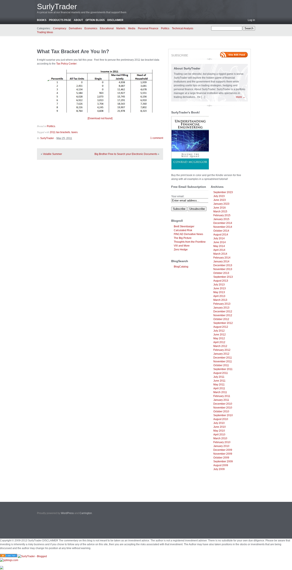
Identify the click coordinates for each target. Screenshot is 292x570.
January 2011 (221, 399)
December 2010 (222, 403)
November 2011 (222, 361)
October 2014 (221, 230)
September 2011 (223, 369)
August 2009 (220, 465)
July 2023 (219, 196)
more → (240, 96)
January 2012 (221, 353)
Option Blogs (95, 20)
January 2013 (221, 307)
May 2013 (219, 292)
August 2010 (220, 419)
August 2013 (220, 280)
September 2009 (223, 461)
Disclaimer (115, 20)
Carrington (86, 513)
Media (131, 28)
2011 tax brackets (60, 132)
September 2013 (223, 276)
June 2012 (219, 334)
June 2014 (219, 242)
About (78, 20)
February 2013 (221, 303)
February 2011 (221, 396)
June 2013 (219, 288)
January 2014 (221, 261)
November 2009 (222, 453)
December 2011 (222, 357)
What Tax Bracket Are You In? (73, 51)
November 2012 (222, 315)
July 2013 (219, 284)
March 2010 (220, 438)
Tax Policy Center (66, 63)
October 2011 (221, 365)
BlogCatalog (181, 266)
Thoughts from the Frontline (190, 241)
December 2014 (222, 223)
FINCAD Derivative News (188, 234)
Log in (251, 20)
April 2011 (219, 388)
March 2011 (220, 392)
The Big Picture (183, 238)
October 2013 (221, 273)
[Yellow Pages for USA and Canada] (8, 556)
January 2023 (221, 203)
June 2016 (219, 207)
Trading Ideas (45, 32)
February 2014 (221, 257)
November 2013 (222, 269)
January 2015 (221, 219)
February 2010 (221, 442)
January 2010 (221, 446)
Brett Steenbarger (184, 226)
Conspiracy (59, 28)
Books (41, 20)
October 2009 (221, 457)
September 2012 (223, 323)
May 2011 (219, 384)
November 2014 (222, 226)
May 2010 (219, 430)
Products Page (60, 20)
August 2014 (220, 234)
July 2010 (219, 423)
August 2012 (220, 326)
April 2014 (219, 249)
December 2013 (222, 265)
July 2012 (219, 330)
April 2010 (219, 434)
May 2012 (219, 338)
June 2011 (219, 380)
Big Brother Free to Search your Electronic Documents (125, 154)
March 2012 (220, 346)
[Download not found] (100, 118)
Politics (165, 28)
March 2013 (220, 299)
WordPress (67, 513)
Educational (107, 28)
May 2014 (219, 246)
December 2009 (222, 449)
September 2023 (223, 192)
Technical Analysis (182, 28)
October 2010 (221, 411)
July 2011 (218, 376)
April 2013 (219, 296)
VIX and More (182, 245)
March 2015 (220, 211)
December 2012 (222, 311)
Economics (90, 28)
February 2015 (221, 215)
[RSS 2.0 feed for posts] (234, 54)
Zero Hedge (181, 249)
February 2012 (221, 349)
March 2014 (220, 253)
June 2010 (219, 426)
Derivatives (75, 28)
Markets (120, 28)
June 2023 (219, 199)
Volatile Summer (52, 154)
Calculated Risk (183, 230)
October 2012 (221, 319)
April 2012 (219, 342)
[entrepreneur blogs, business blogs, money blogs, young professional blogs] (9, 560)
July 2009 (219, 469)
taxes (74, 132)
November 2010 (222, 407)
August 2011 (220, 373)
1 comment (156, 138)
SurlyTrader (57, 6)
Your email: (177, 196)
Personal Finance (148, 28)
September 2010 (223, 415)
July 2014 (219, 238)
